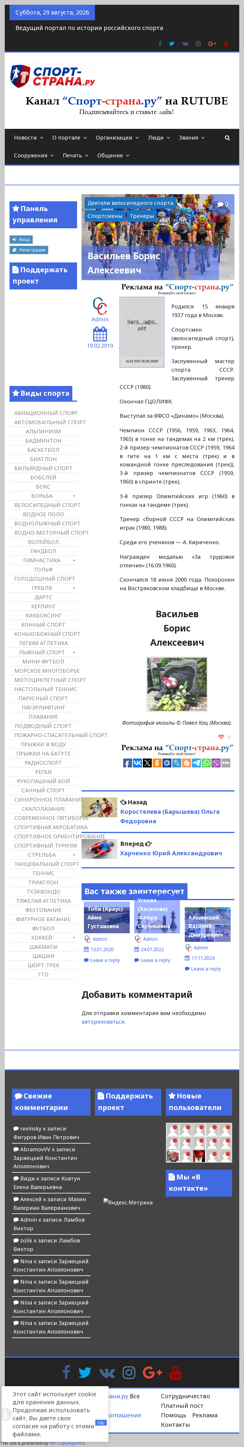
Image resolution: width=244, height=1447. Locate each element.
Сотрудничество (185, 1396)
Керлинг (43, 606)
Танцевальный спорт (45, 863)
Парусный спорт (43, 698)
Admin (100, 319)
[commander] (226, 1143)
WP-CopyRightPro (67, 1443)
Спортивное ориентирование (45, 836)
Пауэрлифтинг (43, 707)
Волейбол (43, 541)
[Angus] (199, 1129)
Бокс (43, 486)
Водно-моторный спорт (45, 532)
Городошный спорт (44, 578)
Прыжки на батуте (43, 753)
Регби (43, 771)
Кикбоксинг (43, 615)
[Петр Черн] (173, 1143)
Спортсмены (104, 215)
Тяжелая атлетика (43, 900)
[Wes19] (173, 1156)
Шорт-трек (43, 965)
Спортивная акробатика (45, 827)
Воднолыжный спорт (45, 523)
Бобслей (43, 477)
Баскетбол (43, 449)
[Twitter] (85, 1371)
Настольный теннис (45, 689)
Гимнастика (41, 560)
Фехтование (43, 910)
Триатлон (43, 882)
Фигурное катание (43, 919)
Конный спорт (43, 624)
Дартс (43, 597)
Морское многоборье (45, 670)
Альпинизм (43, 431)
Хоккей (41, 937)
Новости (25, 137)
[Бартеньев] (212, 1156)
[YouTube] (175, 1371)
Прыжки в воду (43, 744)
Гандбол (43, 551)
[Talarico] (212, 1129)
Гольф (43, 569)
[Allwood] (173, 1129)
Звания (188, 137)
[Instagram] (129, 1371)
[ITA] (186, 1156)
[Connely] (199, 1143)
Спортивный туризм (45, 845)
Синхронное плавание (45, 799)
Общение (110, 155)
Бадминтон (43, 440)
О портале (66, 137)
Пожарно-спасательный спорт (45, 735)
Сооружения (30, 155)
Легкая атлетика (43, 643)
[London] (186, 1129)
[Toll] (226, 1129)
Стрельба (42, 854)
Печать (72, 155)
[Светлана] (212, 1143)
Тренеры (142, 215)
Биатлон (43, 459)
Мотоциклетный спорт (45, 679)
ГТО (43, 974)
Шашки (43, 956)
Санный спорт (43, 790)
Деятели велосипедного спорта (130, 202)
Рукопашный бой (43, 781)
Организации (114, 137)
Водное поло (43, 514)
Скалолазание (43, 808)
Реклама (205, 1415)
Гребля (42, 587)
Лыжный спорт (42, 652)
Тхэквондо (43, 891)
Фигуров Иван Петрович (46, 1137)
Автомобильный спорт (45, 422)
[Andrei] (226, 1156)
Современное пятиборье (45, 817)
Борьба (41, 495)
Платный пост (182, 1406)
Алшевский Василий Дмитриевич (205, 926)
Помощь (173, 1415)
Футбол (43, 928)
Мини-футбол (43, 661)
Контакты (175, 1425)
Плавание (43, 716)
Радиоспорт (43, 762)
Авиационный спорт (45, 413)
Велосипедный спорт (45, 505)
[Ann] (186, 1143)
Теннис (43, 873)
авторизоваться (103, 1021)
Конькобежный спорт (45, 633)
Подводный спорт (43, 725)
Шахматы (43, 946)
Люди (156, 137)
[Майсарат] (199, 1156)
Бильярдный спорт (43, 468)
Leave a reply (105, 960)
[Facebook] (66, 1371)
